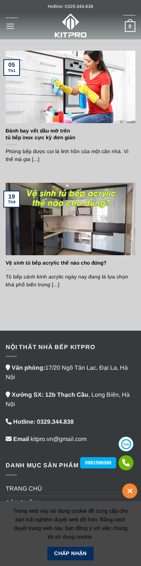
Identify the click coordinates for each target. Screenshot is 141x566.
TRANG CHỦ (24, 488)
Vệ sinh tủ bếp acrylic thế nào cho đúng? (56, 263)
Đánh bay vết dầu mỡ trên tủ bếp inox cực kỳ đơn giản (40, 134)
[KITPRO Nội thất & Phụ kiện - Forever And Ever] (71, 26)
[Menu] (10, 26)
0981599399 (98, 462)
